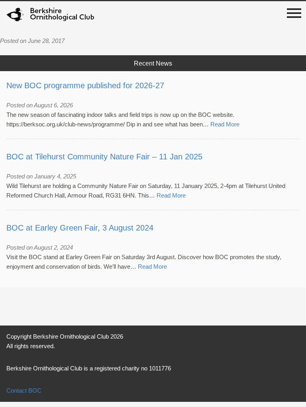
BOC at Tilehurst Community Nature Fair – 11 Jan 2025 (104, 156)
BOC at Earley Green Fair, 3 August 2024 (79, 227)
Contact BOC (23, 390)
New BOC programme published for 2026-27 (85, 85)
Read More (224, 124)
